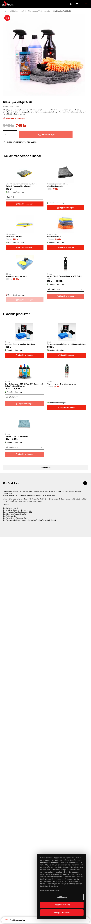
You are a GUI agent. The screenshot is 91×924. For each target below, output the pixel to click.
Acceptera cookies (62, 912)
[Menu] (71, 4)
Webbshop (14, 11)
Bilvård (23, 11)
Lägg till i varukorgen (25, 204)
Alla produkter (45, 467)
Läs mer (22, 114)
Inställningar (62, 897)
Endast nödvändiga (62, 905)
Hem (5, 11)
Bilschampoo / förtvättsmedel (39, 11)
